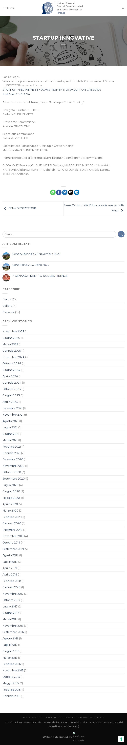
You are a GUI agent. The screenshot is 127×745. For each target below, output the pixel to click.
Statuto (37, 717)
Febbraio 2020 (12, 517)
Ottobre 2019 (11, 542)
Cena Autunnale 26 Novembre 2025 (36, 254)
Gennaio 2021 (11, 453)
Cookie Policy (67, 717)
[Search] (123, 8)
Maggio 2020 (11, 497)
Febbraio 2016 (11, 664)
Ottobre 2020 (11, 472)
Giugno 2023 (11, 395)
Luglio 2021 (10, 427)
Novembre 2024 (13, 357)
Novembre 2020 (13, 465)
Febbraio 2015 (11, 689)
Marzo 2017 (10, 619)
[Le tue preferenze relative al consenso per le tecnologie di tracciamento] (121, 739)
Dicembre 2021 (12, 408)
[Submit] (121, 234)
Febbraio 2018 (11, 581)
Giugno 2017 (10, 612)
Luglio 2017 (10, 606)
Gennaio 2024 (11, 382)
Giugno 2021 (10, 433)
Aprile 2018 (9, 574)
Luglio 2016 (9, 644)
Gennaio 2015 (11, 696)
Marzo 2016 (9, 657)
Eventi (6, 299)
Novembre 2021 (12, 414)
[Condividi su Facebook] (59, 192)
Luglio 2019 (10, 561)
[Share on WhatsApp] (53, 192)
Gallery (7, 305)
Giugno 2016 (10, 651)
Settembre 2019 (13, 549)
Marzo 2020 (10, 510)
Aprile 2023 (10, 401)
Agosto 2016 (10, 638)
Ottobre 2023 (11, 389)
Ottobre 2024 (11, 363)
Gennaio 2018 (11, 587)
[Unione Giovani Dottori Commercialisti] (63, 8)
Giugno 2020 (11, 491)
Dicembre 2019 (12, 529)
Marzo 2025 (10, 344)
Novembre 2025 (13, 331)
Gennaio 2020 (11, 523)
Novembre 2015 (12, 670)
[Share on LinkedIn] (76, 192)
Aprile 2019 (9, 568)
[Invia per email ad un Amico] (70, 192)
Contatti (50, 717)
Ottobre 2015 (11, 676)
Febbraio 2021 (11, 446)
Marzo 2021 (10, 440)
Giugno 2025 (11, 338)
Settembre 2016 (13, 632)
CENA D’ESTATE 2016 (22, 208)
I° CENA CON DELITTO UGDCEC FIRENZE (40, 275)
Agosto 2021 (10, 421)
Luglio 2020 (10, 485)
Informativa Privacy (91, 717)
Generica (8, 312)
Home (26, 717)
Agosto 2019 (10, 555)
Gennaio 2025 (11, 350)
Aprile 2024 (10, 376)
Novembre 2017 (12, 593)
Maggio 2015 (10, 683)
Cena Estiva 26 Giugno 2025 (30, 264)
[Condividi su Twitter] (64, 192)
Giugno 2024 (11, 370)
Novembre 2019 (12, 536)
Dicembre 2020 (12, 459)
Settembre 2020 (13, 478)
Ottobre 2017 (11, 600)
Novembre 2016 (12, 625)
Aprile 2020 (10, 504)
